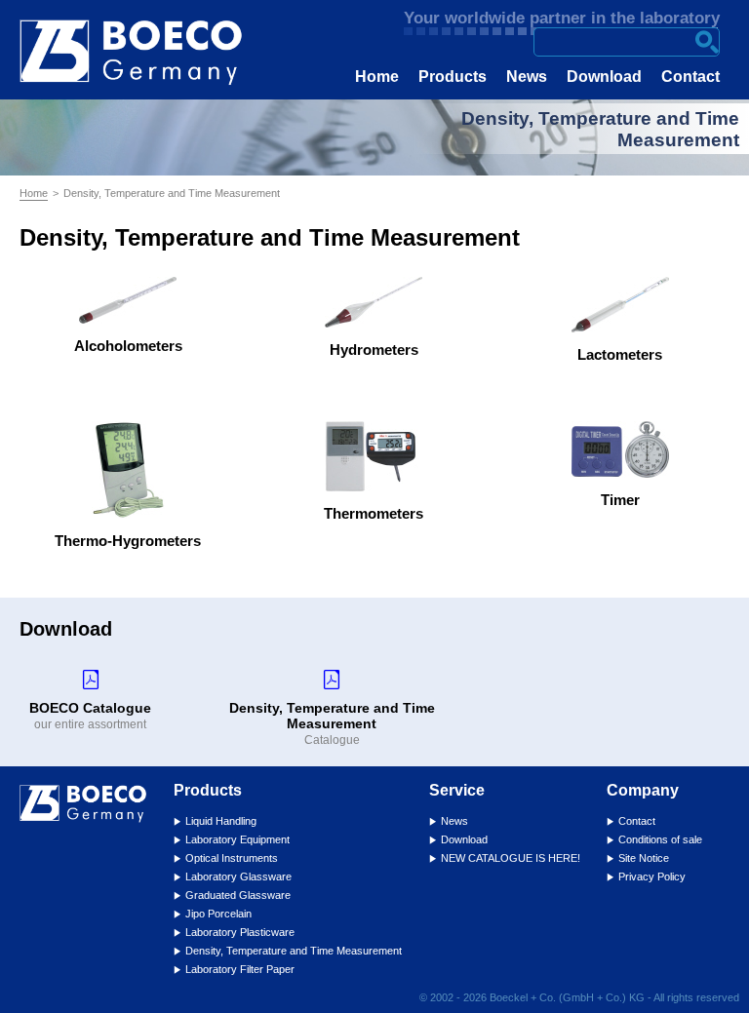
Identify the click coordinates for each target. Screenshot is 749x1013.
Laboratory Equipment (237, 839)
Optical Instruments (231, 858)
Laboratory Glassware (238, 876)
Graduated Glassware (238, 895)
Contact (690, 76)
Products (452, 76)
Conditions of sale (660, 839)
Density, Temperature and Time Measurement (293, 950)
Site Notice (643, 858)
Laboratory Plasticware (240, 932)
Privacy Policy (652, 876)
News (526, 76)
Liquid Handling (220, 821)
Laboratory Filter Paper (240, 969)
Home (377, 76)
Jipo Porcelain (218, 913)
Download (604, 76)
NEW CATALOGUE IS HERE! (510, 858)
